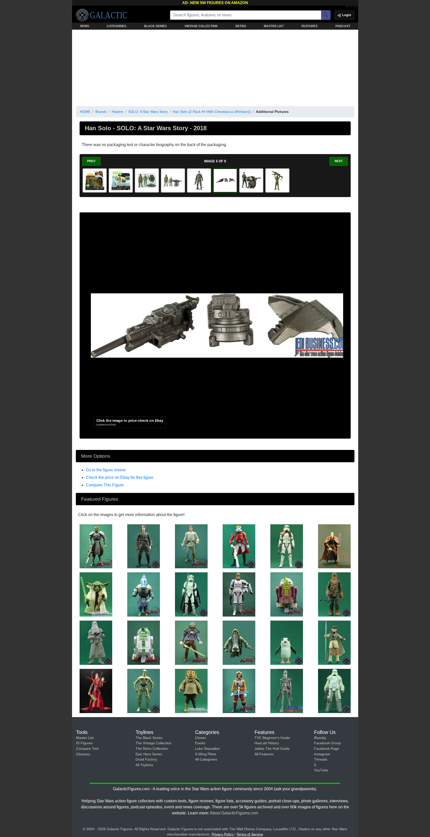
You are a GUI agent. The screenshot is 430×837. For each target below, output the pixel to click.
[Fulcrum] (351, 7)
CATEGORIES (116, 26)
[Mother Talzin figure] (96, 691)
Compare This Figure (105, 485)
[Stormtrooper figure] (287, 546)
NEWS (84, 26)
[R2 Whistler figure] (144, 642)
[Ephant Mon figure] (239, 642)
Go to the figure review (106, 470)
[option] (95, 180)
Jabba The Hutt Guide (272, 749)
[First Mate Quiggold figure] (191, 691)
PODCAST (342, 26)
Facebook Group (327, 743)
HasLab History (267, 743)
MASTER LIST (274, 26)
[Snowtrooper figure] (96, 642)
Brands (101, 112)
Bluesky (320, 738)
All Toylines (144, 765)
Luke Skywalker (207, 749)
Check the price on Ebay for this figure (119, 477)
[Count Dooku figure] (334, 546)
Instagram (322, 754)
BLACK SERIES (155, 26)
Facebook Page (326, 749)
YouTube (321, 770)
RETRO (240, 26)
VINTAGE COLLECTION (201, 26)
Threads (320, 759)
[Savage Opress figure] (96, 546)
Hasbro (117, 112)
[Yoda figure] (96, 594)
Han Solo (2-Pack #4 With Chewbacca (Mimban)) (212, 112)
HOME (85, 112)
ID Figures (84, 743)
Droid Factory (146, 759)
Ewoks (200, 743)
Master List (85, 738)
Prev (91, 161)
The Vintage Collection (153, 743)
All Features (264, 754)
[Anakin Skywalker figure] (144, 546)
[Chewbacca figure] (334, 594)
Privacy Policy (222, 834)
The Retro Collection (152, 749)
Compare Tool (87, 749)
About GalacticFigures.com (234, 813)
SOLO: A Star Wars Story (148, 112)
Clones (200, 738)
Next (339, 161)
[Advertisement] (215, 67)
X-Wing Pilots (205, 754)
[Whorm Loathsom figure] (144, 594)
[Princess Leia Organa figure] (334, 642)
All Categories (206, 759)
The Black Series (149, 738)
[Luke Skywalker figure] (191, 546)
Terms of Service (249, 834)
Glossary (83, 754)
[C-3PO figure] (144, 691)
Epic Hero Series (149, 754)
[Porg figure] (287, 642)
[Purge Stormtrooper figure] (239, 546)
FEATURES (309, 26)
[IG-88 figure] (287, 691)
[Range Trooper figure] (334, 691)
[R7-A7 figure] (287, 594)
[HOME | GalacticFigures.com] (103, 15)
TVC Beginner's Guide (272, 738)
